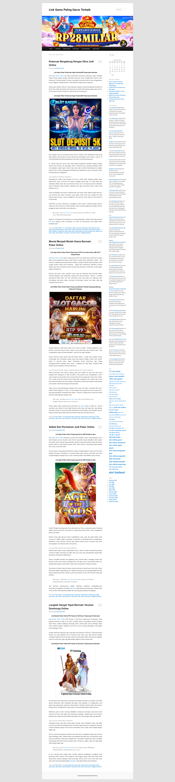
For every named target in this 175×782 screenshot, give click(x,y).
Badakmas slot (113, 169)
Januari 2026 (112, 494)
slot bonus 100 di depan (115, 417)
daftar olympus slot (121, 381)
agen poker (78, 416)
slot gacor (112, 428)
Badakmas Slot (119, 339)
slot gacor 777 (119, 428)
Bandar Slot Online (72, 399)
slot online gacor (115, 440)
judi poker (52, 221)
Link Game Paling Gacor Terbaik (70, 9)
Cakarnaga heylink (117, 310)
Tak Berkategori (85, 49)
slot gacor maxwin (114, 435)
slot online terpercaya (117, 464)
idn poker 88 (80, 229)
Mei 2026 (111, 486)
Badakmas (112, 142)
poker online (68, 231)
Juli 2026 (111, 482)
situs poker (67, 233)
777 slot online (114, 371)
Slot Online (76, 49)
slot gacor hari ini (114, 432)
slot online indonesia (117, 442)
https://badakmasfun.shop (115, 242)
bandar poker (84, 416)
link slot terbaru (113, 410)
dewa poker (85, 228)
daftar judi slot (112, 381)
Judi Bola (57, 49)
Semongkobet (115, 359)
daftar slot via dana (115, 399)
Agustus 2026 (113, 480)
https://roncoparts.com (115, 179)
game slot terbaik (119, 405)
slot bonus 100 (122, 415)
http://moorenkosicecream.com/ (117, 217)
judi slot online (120, 407)
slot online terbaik (117, 461)
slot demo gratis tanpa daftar (116, 421)
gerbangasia (115, 265)
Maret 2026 (112, 490)
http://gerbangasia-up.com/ (119, 228)
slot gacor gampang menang (117, 430)
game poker (68, 229)
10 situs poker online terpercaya (73, 228)
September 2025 (113, 501)
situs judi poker (60, 233)
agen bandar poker (69, 416)
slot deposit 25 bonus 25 (115, 426)
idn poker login (95, 229)
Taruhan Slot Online (69, 747)
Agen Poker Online (58, 76)
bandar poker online (94, 416)
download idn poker (59, 229)
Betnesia (111, 160)
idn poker (73, 229)
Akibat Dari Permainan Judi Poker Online (71, 427)
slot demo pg (113, 424)
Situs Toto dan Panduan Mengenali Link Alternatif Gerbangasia (116, 83)
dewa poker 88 (92, 228)
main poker (74, 418)
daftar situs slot (113, 387)
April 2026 (112, 488)
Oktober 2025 (112, 499)
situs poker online (75, 233)
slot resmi (112, 467)
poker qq (87, 231)
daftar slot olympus (113, 394)
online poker (61, 231)
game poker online (60, 418)
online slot (113, 412)
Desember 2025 (113, 496)
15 (121, 68)
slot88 (116, 415)
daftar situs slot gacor (114, 390)
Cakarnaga (114, 118)
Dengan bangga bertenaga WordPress (87, 775)
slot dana (112, 419)
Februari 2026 (113, 492)
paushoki (117, 151)
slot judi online (115, 437)
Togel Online (96, 49)
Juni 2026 (111, 484)
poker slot (92, 231)
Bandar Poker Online (58, 619)
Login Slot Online (72, 579)
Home (50, 49)
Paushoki (113, 107)
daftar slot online (113, 396)
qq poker (98, 231)
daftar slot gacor (113, 392)
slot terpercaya (113, 469)
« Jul (112, 75)
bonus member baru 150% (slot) (116, 374)
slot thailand (117, 472)
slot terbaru (118, 467)
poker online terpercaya (78, 231)
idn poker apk (87, 229)
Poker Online (66, 49)
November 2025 (113, 497)
